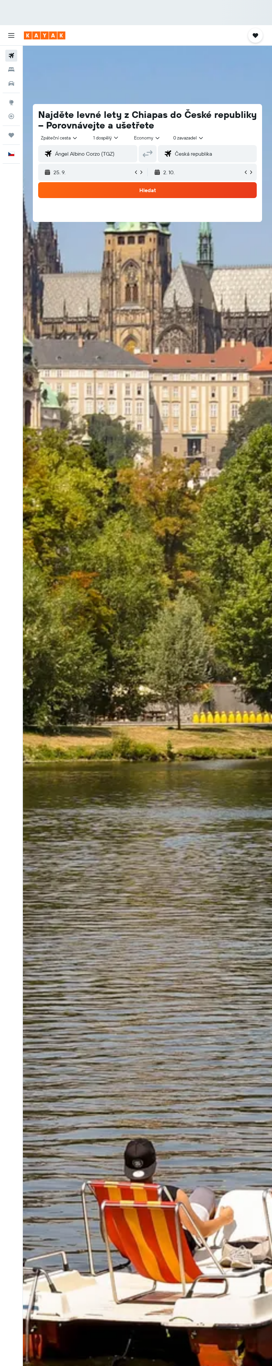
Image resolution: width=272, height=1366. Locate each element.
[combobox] (147, 137)
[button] (11, 35)
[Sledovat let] (11, 116)
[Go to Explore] (11, 102)
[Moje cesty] (11, 135)
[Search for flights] (11, 55)
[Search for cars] (11, 83)
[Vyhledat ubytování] (11, 69)
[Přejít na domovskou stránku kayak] (44, 35)
